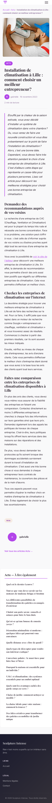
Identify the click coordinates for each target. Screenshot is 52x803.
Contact (6, 785)
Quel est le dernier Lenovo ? (20, 584)
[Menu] (46, 2)
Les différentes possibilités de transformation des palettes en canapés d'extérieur (25, 602)
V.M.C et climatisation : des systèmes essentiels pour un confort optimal (24, 678)
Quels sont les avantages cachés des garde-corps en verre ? (23, 687)
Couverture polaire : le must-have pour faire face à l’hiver (25, 659)
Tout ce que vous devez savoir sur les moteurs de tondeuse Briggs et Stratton (25, 592)
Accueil (6, 10)
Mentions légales (10, 781)
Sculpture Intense (14, 743)
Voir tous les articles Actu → (18, 551)
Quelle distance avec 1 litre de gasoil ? (24, 642)
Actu (13, 10)
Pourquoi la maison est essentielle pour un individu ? (25, 668)
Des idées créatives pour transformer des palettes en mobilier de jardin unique (24, 716)
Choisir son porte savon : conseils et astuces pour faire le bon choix (23, 613)
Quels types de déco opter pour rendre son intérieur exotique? (25, 650)
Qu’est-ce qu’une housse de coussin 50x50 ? (23, 623)
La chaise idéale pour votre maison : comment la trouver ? (23, 705)
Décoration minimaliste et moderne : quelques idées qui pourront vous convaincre (24, 633)
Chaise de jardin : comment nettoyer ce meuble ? (25, 696)
